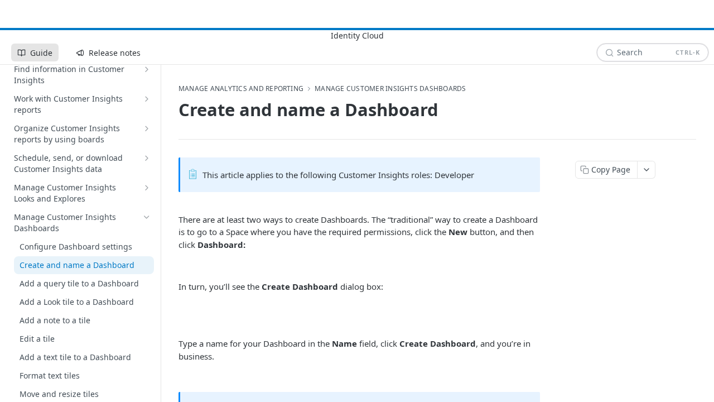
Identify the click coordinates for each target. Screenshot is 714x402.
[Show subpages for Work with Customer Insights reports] (146, 98)
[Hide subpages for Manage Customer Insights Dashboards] (146, 217)
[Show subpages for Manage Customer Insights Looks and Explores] (146, 187)
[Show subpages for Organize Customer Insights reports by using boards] (146, 128)
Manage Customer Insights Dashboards (390, 88)
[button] (248, 265)
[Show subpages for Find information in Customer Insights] (146, 69)
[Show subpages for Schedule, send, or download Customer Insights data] (146, 158)
